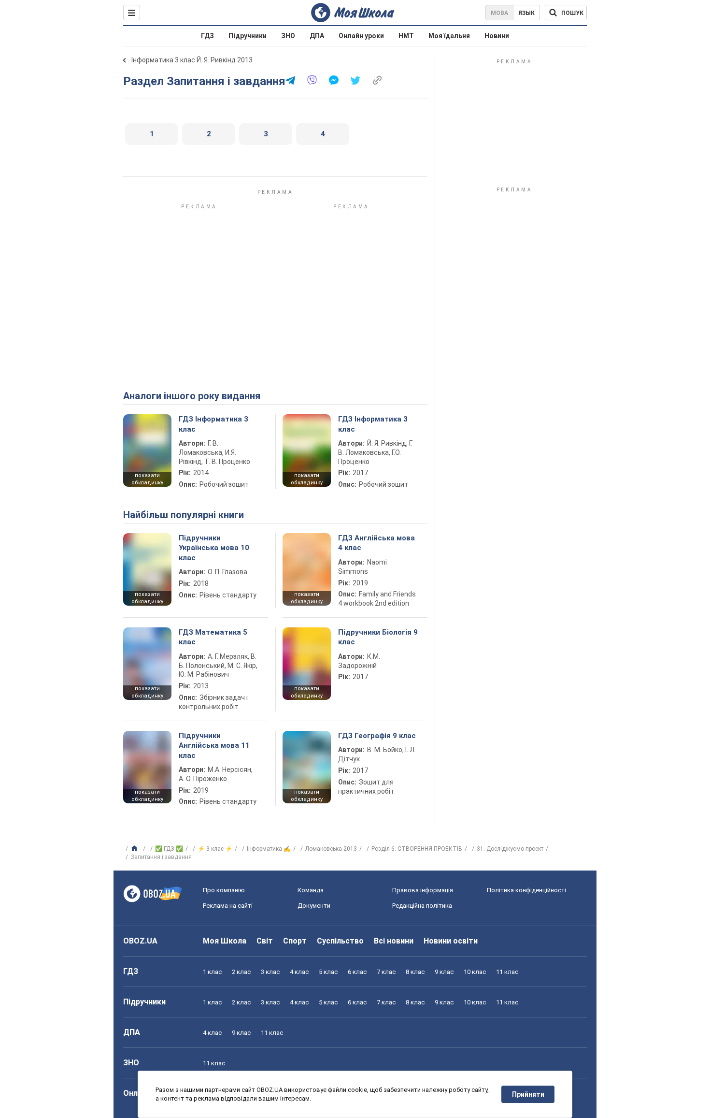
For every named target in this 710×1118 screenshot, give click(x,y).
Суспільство (340, 940)
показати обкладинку (147, 479)
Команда (311, 890)
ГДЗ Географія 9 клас (377, 735)
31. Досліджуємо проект (510, 848)
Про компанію (224, 890)
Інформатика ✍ (269, 848)
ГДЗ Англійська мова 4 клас (376, 543)
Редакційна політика (422, 905)
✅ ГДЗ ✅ (169, 848)
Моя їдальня (449, 36)
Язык (526, 13)
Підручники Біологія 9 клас (378, 637)
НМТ (406, 36)
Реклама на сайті (228, 905)
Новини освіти (451, 940)
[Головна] (135, 849)
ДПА (317, 36)
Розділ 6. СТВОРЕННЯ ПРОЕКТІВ (416, 848)
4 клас (299, 971)
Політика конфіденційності (526, 890)
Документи (314, 905)
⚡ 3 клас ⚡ (215, 848)
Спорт (295, 940)
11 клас (507, 971)
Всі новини (393, 940)
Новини (496, 36)
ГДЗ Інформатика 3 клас (213, 424)
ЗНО (288, 36)
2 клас (241, 971)
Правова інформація (422, 890)
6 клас (357, 971)
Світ (264, 940)
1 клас (212, 971)
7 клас (386, 971)
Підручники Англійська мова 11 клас (214, 745)
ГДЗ (207, 36)
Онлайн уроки (361, 36)
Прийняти (528, 1094)
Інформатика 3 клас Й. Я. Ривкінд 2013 (192, 60)
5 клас (328, 971)
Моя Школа (224, 940)
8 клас (415, 971)
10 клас (475, 971)
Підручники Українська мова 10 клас (214, 548)
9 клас (444, 971)
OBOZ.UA (140, 940)
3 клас (270, 971)
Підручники (247, 36)
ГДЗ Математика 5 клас (213, 637)
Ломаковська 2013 (331, 848)
